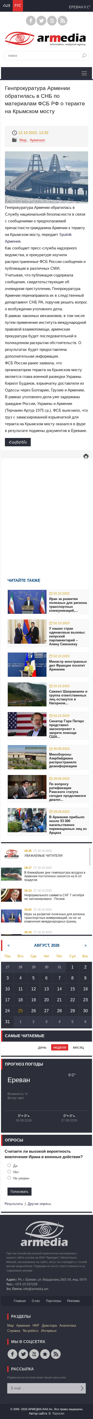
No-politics (30, 1331)
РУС (17, 6)
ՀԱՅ (6, 6)
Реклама (73, 1301)
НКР (36, 1325)
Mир (23, 140)
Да (15, 1166)
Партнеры (53, 1301)
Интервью (49, 1331)
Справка (13, 1331)
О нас (36, 1301)
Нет (16, 1172)
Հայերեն (18, 442)
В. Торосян (56, 1413)
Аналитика (67, 1325)
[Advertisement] (46, 510)
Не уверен (21, 1178)
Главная (20, 1301)
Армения (37, 140)
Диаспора (49, 1325)
